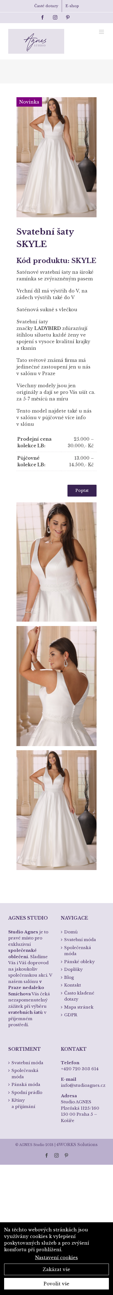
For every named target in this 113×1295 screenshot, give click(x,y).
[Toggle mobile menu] (102, 32)
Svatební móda (80, 939)
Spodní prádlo (27, 1092)
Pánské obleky (79, 961)
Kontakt (72, 985)
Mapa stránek (79, 1007)
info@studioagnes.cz (83, 1085)
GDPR (70, 1014)
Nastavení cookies (56, 1257)
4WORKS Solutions (77, 1144)
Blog (69, 977)
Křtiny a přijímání (23, 1103)
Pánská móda (26, 1084)
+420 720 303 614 (79, 1068)
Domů (71, 931)
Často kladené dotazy (79, 996)
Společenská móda (77, 951)
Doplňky (73, 969)
